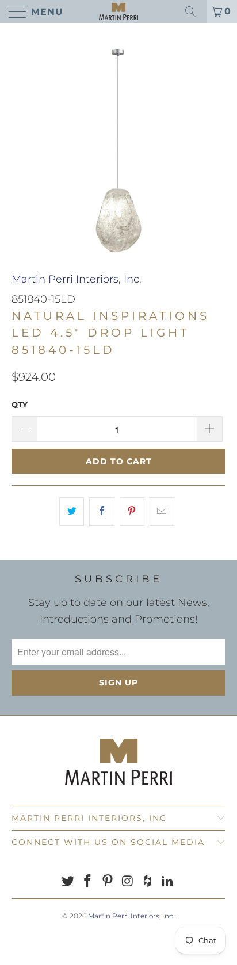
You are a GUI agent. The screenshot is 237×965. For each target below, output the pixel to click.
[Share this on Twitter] (71, 511)
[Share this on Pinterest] (132, 511)
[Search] (194, 11)
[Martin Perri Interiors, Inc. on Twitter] (68, 882)
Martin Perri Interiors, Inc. (77, 279)
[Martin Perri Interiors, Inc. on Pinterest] (108, 882)
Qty (20, 404)
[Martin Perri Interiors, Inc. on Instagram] (128, 882)
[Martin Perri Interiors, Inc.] (118, 11)
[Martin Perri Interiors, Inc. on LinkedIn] (168, 882)
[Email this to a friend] (162, 511)
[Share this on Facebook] (101, 511)
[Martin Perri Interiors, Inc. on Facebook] (88, 882)
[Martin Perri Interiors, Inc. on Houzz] (147, 882)
